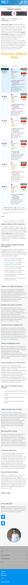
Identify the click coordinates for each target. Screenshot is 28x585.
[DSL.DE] (4, 2)
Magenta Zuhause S (9, 258)
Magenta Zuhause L (9, 266)
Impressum (4, 575)
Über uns (3, 573)
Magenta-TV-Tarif (5, 339)
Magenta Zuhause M (10, 262)
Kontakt (3, 571)
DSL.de (2, 7)
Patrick (13, 20)
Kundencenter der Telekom (10, 412)
